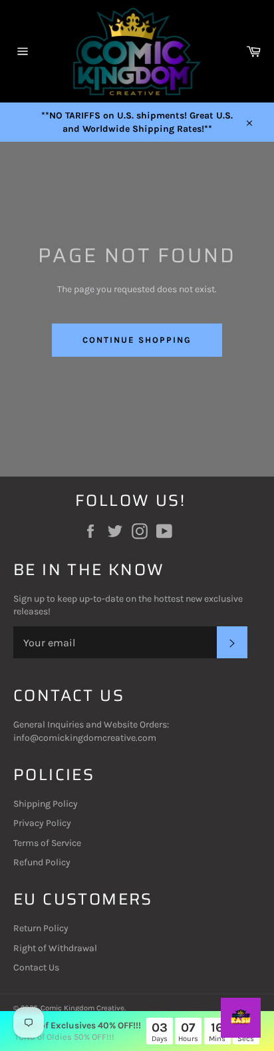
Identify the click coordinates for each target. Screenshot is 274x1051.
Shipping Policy (45, 803)
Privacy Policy (42, 823)
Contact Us (36, 967)
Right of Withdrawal (55, 948)
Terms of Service (47, 843)
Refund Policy (41, 862)
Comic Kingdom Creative (82, 1008)
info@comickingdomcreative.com (84, 737)
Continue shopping (136, 340)
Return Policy (40, 928)
